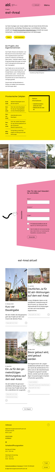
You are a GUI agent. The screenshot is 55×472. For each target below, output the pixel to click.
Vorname (30, 207)
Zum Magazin (27, 409)
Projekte (7, 9)
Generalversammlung (11, 397)
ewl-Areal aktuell (19, 37)
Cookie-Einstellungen (29, 466)
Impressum (20, 466)
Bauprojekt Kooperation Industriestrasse (39, 385)
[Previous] (2, 156)
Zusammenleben (33, 382)
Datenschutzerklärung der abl (39, 223)
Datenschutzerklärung (10, 466)
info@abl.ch (8, 438)
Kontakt (46, 467)
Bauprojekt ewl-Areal (11, 323)
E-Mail (29, 215)
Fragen (46, 463)
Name (29, 199)
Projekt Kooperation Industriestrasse (24, 30)
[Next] (53, 156)
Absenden (32, 237)
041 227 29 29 (8, 436)
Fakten (9, 37)
